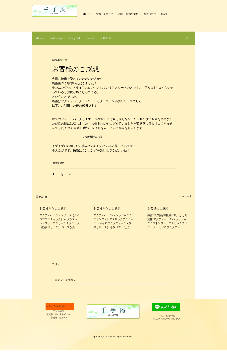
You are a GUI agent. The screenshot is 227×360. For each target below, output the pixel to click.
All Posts (39, 38)
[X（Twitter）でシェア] (61, 174)
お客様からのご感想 (53, 208)
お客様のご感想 (157, 208)
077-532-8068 (168, 315)
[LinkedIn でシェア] (69, 174)
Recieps (90, 38)
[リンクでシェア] (78, 174)
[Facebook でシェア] (53, 174)
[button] (187, 38)
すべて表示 (186, 196)
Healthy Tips (56, 38)
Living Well (74, 38)
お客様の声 (106, 38)
